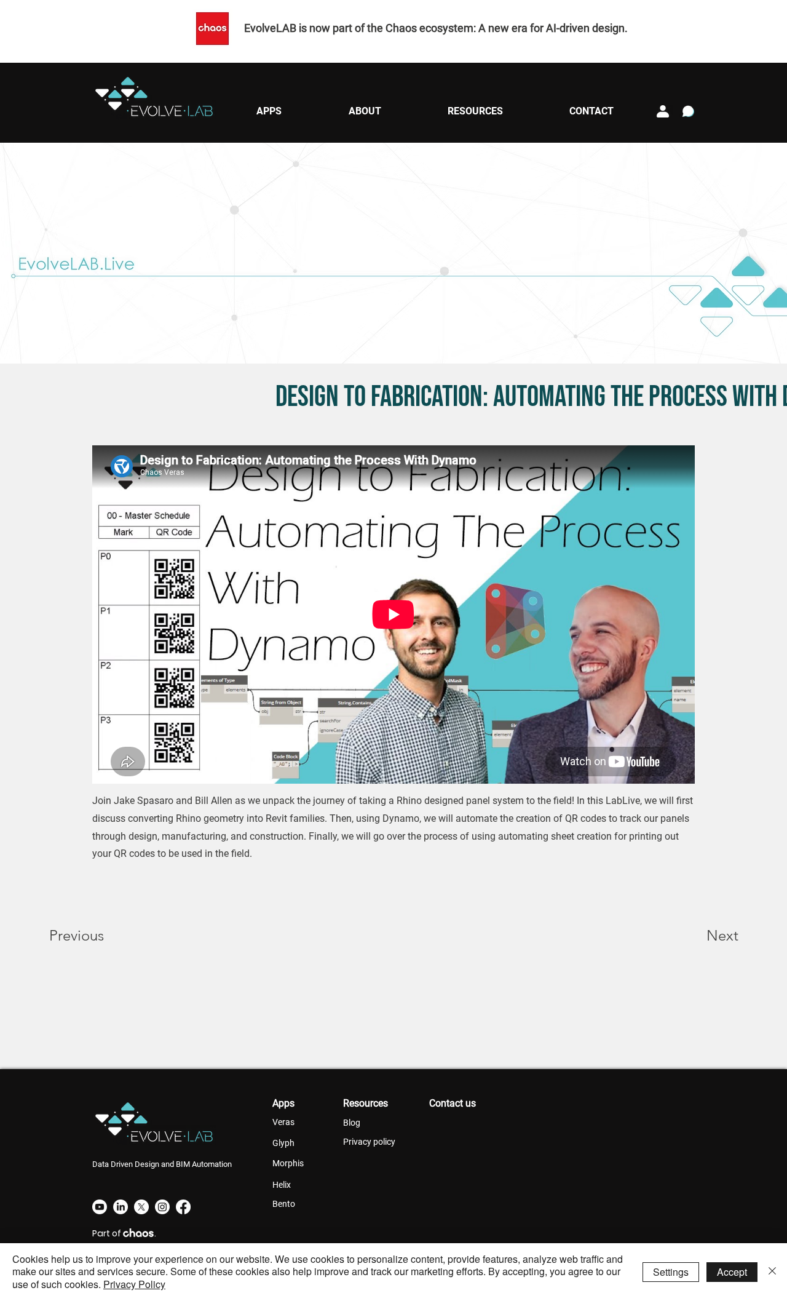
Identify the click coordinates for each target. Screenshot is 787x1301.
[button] (269, 111)
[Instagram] (162, 1207)
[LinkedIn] (120, 1207)
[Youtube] (99, 1207)
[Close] (772, 1272)
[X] (141, 1207)
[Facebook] (183, 1207)
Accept (732, 1272)
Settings (671, 1272)
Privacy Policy (134, 1284)
